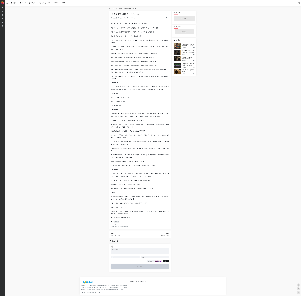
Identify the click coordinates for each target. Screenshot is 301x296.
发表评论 (166, 261)
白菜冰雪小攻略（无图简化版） (188, 70)
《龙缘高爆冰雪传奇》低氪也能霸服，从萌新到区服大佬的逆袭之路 (188, 45)
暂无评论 (115, 241)
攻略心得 (120, 8)
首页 (111, 8)
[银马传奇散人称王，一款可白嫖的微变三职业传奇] (177, 52)
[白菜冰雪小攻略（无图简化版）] (177, 71)
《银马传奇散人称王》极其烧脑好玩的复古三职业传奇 (188, 64)
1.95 (112, 87)
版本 (135, 28)
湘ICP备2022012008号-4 (98, 292)
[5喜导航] (88, 282)
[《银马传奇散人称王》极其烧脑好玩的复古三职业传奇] (177, 65)
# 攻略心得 (116, 221)
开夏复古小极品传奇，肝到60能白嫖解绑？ (188, 57)
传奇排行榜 (55, 3)
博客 (49, 3)
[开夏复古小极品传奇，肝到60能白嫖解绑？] (177, 58)
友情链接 (63, 3)
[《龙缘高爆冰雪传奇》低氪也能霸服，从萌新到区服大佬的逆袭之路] (177, 46)
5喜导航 (132, 18)
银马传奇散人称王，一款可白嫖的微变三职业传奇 (188, 51)
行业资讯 (115, 8)
